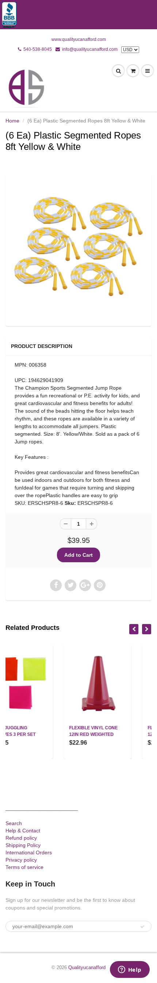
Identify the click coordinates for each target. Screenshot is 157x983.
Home (12, 121)
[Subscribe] (142, 927)
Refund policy (21, 838)
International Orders (28, 852)
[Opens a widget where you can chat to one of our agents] (130, 970)
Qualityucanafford (87, 967)
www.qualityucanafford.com (78, 39)
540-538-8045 (37, 49)
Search (13, 823)
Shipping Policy (23, 845)
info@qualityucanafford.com (90, 49)
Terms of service (24, 867)
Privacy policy (21, 860)
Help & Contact (22, 830)
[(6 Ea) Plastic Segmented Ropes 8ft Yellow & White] (78, 249)
